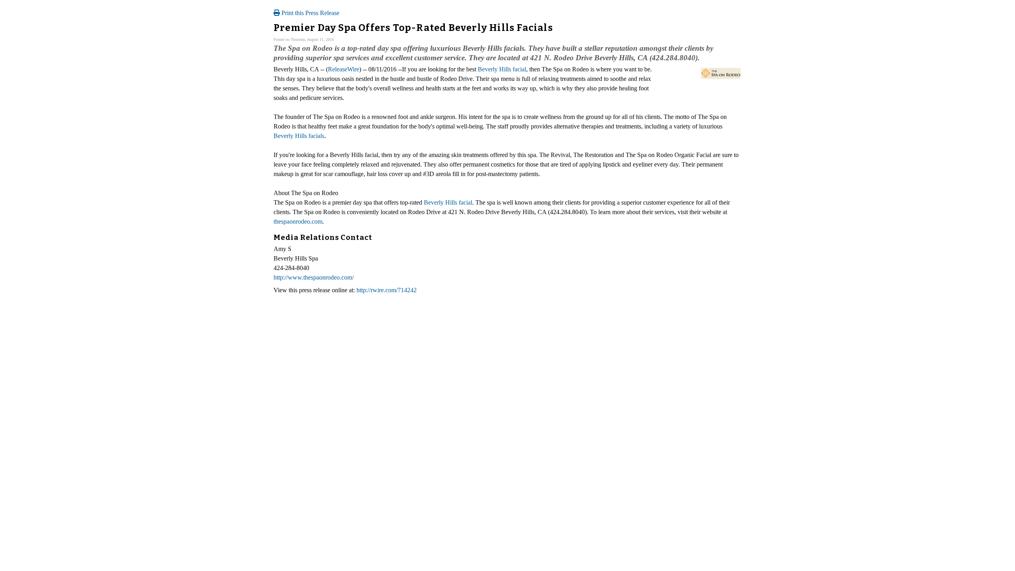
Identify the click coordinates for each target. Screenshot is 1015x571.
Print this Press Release (309, 13)
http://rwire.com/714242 (386, 290)
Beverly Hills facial (502, 69)
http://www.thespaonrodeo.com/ (314, 277)
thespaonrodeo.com (298, 221)
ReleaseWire (343, 69)
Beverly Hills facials (299, 135)
